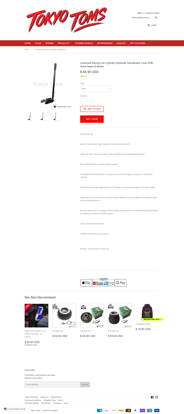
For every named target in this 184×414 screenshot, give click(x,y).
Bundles (121, 43)
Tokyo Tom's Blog (31, 397)
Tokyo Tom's (35, 410)
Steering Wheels (84, 43)
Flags (38, 43)
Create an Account (152, 13)
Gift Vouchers (137, 43)
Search (60, 400)
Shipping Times (49, 400)
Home (28, 43)
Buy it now (92, 119)
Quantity (83, 96)
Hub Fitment (46, 403)
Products (63, 43)
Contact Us (44, 397)
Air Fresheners (104, 43)
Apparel (49, 43)
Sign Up (85, 385)
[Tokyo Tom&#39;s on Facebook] (152, 398)
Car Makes (57, 403)
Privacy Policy (56, 397)
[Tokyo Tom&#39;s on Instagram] (156, 398)
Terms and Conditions (33, 400)
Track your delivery (32, 403)
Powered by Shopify (49, 410)
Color (82, 83)
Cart (154, 25)
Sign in (140, 13)
